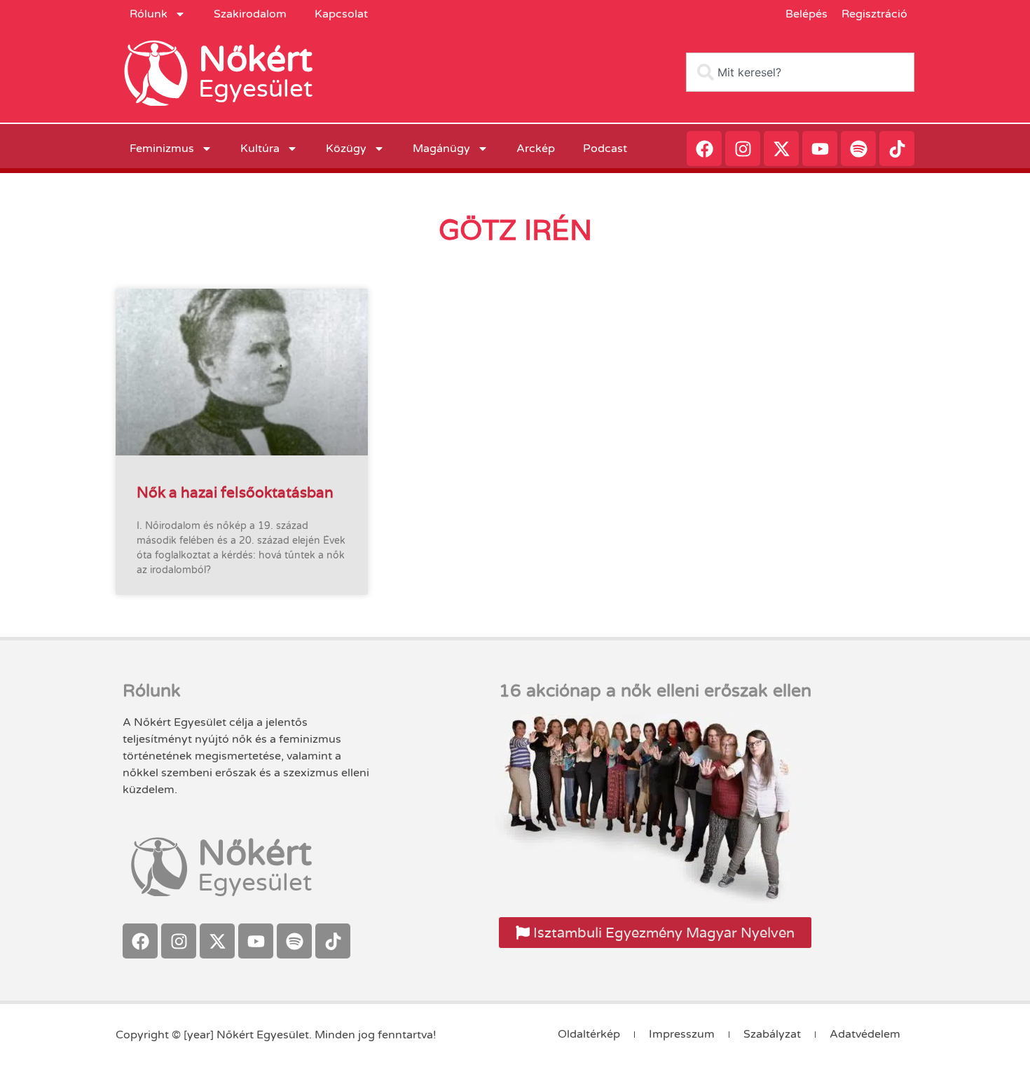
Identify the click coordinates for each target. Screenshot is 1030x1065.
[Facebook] (704, 148)
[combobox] (800, 72)
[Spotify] (858, 148)
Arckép (535, 149)
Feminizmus (162, 149)
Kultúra (260, 149)
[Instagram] (742, 148)
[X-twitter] (781, 148)
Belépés (806, 14)
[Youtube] (819, 148)
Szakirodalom (250, 14)
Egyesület (255, 89)
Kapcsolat (341, 14)
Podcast (605, 149)
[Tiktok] (896, 148)
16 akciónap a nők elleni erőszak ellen (655, 690)
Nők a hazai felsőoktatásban (235, 492)
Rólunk (148, 14)
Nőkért (255, 60)
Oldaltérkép (589, 1034)
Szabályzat (772, 1034)
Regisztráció (874, 14)
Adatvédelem (865, 1034)
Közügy (346, 149)
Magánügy (441, 149)
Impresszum (682, 1034)
